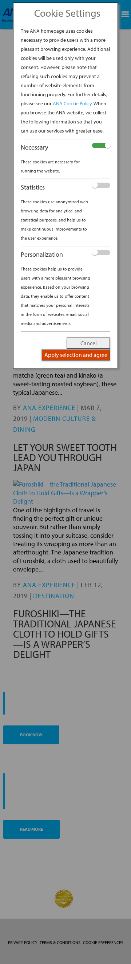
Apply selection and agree (75, 354)
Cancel (88, 343)
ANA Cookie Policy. (73, 103)
